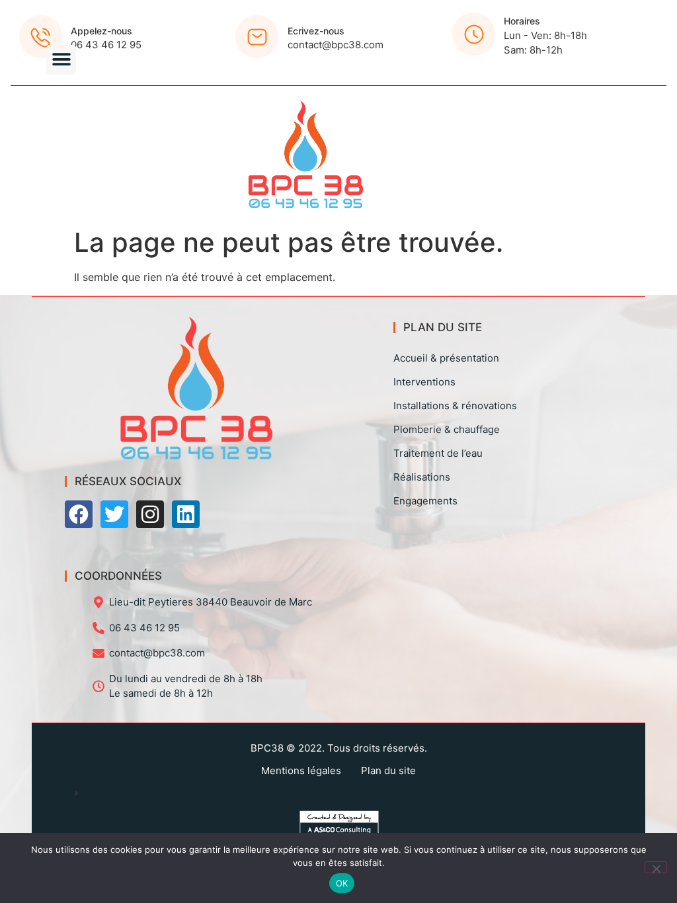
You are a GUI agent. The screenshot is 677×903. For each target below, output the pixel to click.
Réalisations (421, 477)
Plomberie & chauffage (446, 429)
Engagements (425, 500)
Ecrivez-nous (316, 30)
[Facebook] (79, 514)
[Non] (656, 867)
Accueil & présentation (446, 358)
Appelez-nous (101, 30)
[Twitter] (114, 514)
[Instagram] (150, 514)
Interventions (424, 381)
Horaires (522, 20)
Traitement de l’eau (438, 453)
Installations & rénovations (455, 405)
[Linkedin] (186, 514)
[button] (61, 60)
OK (342, 883)
